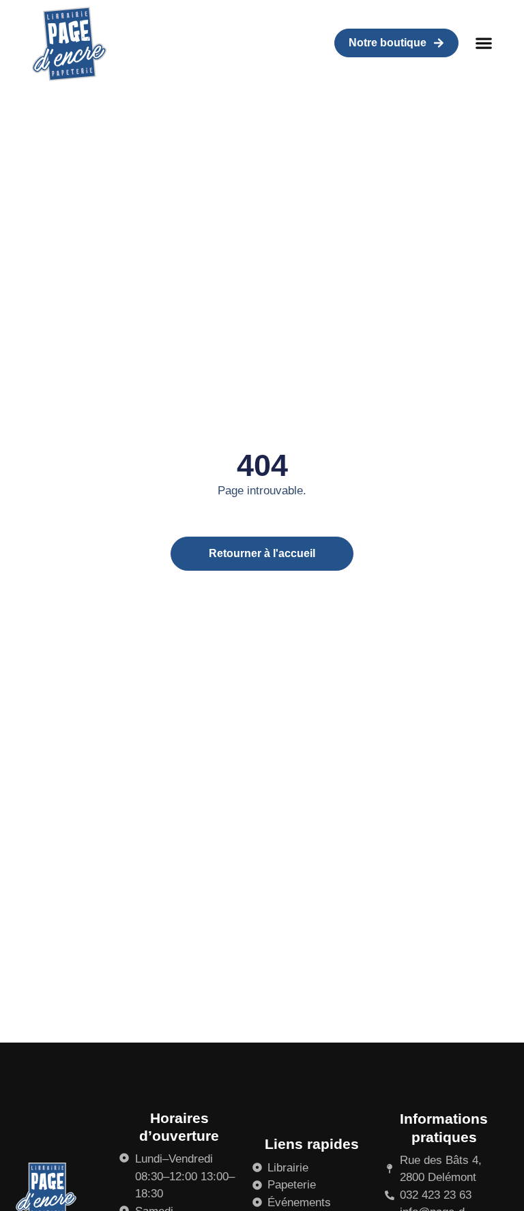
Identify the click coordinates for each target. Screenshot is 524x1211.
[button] (484, 43)
